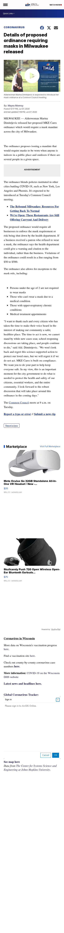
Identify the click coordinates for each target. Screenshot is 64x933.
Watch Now (55, 5)
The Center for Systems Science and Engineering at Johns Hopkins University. (30, 767)
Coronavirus (14, 27)
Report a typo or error (17, 414)
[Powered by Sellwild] (55, 629)
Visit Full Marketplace (50, 446)
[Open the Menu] (5, 5)
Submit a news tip (44, 414)
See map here (12, 762)
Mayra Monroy (15, 105)
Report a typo (11, 425)
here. (6, 649)
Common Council (19, 402)
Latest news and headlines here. (23, 684)
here (16, 666)
